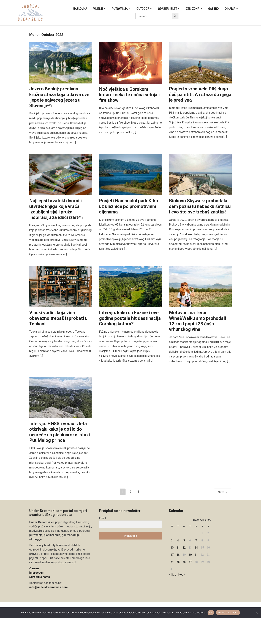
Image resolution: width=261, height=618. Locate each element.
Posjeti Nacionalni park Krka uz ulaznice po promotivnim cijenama (128, 206)
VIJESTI (98, 8)
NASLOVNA (80, 8)
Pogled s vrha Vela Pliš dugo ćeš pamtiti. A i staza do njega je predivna (200, 94)
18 (178, 554)
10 (172, 547)
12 (184, 547)
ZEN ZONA (192, 8)
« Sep (172, 574)
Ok (211, 612)
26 (184, 561)
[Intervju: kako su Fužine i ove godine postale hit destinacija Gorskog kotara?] (130, 286)
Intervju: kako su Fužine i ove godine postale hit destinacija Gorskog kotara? (130, 318)
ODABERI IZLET (167, 8)
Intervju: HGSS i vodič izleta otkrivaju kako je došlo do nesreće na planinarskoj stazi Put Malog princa (59, 432)
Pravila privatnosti (228, 612)
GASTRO (213, 8)
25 (178, 561)
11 (178, 547)
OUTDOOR (143, 8)
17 (172, 554)
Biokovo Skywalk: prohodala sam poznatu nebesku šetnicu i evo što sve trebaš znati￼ (200, 206)
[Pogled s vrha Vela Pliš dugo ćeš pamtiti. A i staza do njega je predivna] (200, 62)
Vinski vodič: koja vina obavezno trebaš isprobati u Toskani (58, 318)
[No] (256, 612)
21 (196, 554)
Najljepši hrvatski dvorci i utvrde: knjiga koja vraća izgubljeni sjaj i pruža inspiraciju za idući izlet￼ (56, 209)
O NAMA (230, 8)
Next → (222, 492)
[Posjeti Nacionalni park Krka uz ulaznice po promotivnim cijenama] (130, 174)
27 (190, 561)
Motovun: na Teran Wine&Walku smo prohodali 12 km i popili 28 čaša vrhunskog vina (197, 321)
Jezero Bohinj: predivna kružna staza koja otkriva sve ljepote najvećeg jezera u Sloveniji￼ (59, 97)
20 (190, 554)
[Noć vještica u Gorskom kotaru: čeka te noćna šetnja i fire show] (130, 62)
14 (196, 547)
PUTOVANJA (120, 8)
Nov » (181, 574)
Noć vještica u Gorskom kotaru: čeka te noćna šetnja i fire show (129, 94)
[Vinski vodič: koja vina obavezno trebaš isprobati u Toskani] (60, 286)
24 (172, 561)
